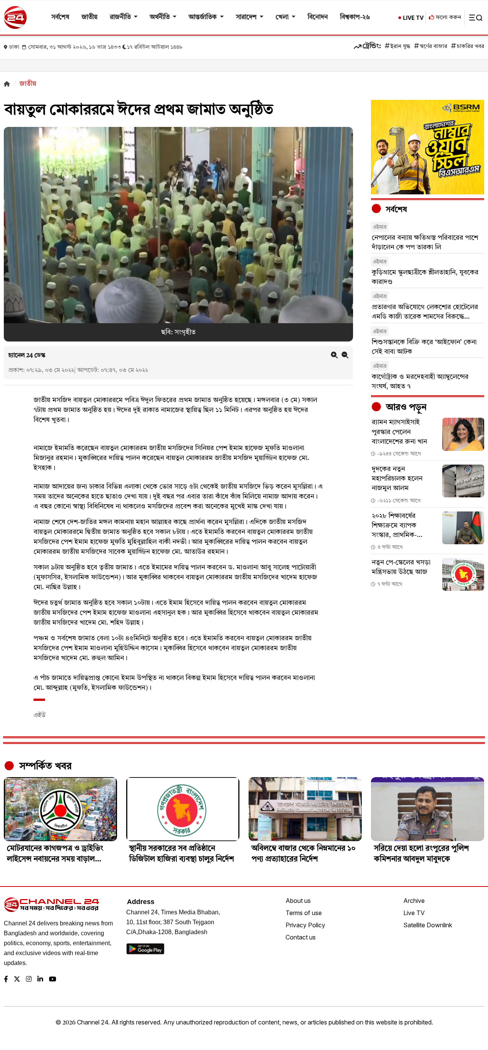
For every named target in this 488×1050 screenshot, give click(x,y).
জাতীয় (90, 17)
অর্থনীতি (160, 17)
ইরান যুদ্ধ (400, 47)
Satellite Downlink (427, 925)
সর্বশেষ (60, 17)
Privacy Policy (305, 925)
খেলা (283, 17)
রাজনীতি (121, 17)
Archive (414, 900)
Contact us (301, 937)
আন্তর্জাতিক (203, 17)
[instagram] (29, 979)
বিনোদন (318, 17)
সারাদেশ (247, 17)
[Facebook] (6, 979)
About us (298, 900)
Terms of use (304, 913)
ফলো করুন (447, 18)
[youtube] (52, 979)
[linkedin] (40, 979)
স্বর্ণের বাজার (433, 47)
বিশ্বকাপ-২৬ (355, 17)
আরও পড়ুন (405, 407)
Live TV (414, 913)
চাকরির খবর (470, 47)
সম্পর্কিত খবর (44, 766)
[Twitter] (17, 979)
